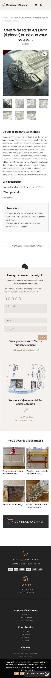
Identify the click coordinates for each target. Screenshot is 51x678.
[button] (44, 54)
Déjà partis (14, 18)
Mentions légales (25, 656)
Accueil (5, 18)
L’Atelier (25, 638)
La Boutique (25, 634)
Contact (25, 641)
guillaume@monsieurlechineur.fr (25, 350)
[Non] (47, 668)
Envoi (42, 337)
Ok (16, 674)
